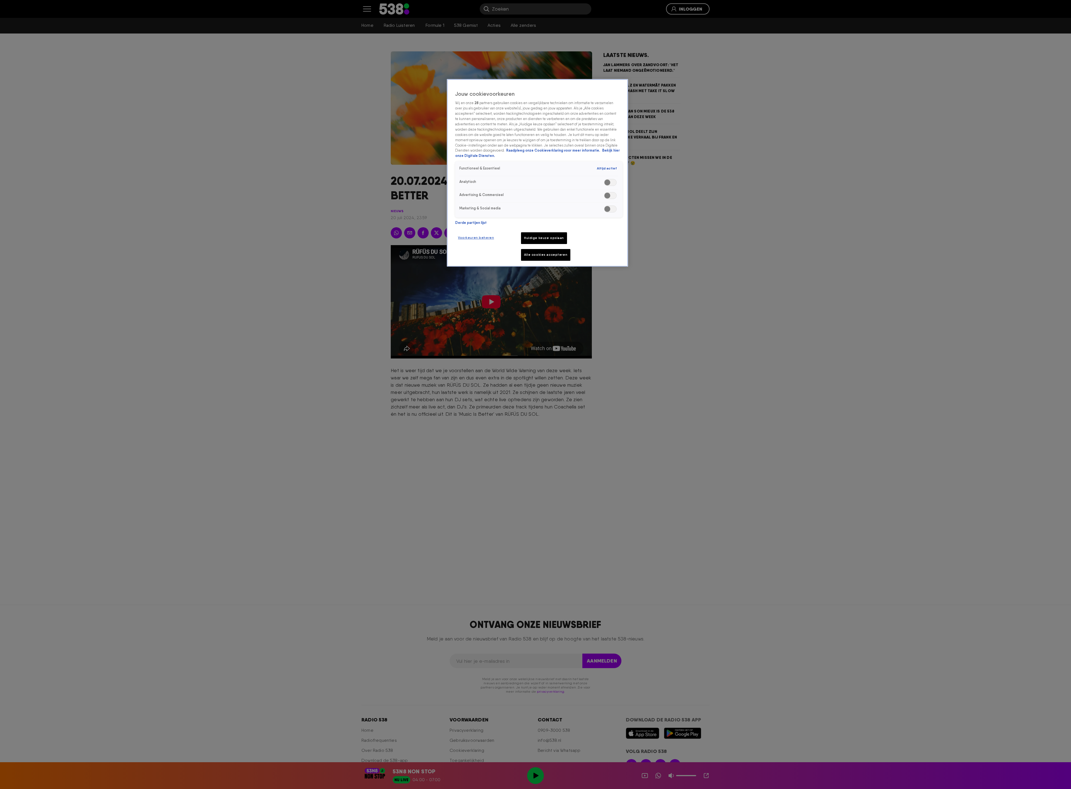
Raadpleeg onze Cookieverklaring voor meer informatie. (553, 150)
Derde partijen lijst (471, 223)
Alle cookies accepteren (545, 255)
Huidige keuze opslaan (544, 238)
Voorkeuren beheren (476, 238)
